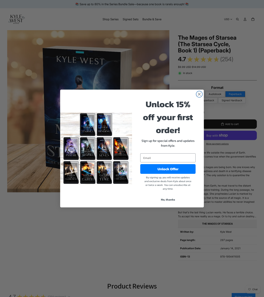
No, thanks (168, 199)
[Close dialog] (199, 94)
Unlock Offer (168, 169)
